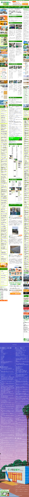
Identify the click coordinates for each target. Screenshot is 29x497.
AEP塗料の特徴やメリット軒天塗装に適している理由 (26, 268)
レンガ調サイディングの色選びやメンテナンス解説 (4, 160)
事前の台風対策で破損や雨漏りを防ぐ (26, 229)
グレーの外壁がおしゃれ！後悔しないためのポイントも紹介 (7, 468)
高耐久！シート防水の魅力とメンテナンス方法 (4, 241)
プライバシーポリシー (3, 279)
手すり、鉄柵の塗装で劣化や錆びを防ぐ (3, 220)
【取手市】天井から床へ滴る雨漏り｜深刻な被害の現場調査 (26, 24)
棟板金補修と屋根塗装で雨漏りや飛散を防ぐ (4, 231)
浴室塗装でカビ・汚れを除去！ (3, 224)
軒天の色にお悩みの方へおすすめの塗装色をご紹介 (4, 183)
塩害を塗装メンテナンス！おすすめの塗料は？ (3, 246)
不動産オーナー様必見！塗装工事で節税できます (26, 177)
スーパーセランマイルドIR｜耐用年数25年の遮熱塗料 (22, 444)
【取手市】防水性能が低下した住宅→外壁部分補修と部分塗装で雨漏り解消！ (26, 32)
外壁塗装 (3, 38)
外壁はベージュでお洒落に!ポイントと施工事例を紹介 (26, 250)
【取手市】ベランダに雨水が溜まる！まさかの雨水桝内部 (26, 30)
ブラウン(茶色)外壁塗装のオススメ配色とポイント (26, 253)
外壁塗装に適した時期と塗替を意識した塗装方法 (4, 140)
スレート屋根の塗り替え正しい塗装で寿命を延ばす (4, 198)
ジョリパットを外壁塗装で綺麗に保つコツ (26, 207)
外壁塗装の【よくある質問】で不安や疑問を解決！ (6, 368)
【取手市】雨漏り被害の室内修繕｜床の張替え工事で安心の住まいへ (26, 18)
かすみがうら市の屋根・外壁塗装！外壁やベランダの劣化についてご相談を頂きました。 (15, 256)
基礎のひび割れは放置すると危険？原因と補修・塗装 (7, 462)
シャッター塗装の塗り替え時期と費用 (3, 226)
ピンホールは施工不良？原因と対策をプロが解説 (4, 164)
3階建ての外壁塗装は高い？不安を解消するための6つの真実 (7, 387)
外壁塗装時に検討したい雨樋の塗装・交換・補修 (4, 190)
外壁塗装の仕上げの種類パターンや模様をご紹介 (26, 259)
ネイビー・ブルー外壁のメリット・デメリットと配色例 (7, 467)
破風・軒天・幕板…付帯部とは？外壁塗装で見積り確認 (22, 398)
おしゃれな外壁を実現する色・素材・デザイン (26, 240)
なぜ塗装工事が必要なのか (4, 111)
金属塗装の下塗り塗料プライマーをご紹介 (26, 168)
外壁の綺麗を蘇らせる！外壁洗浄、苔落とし (26, 214)
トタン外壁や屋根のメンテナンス (3, 207)
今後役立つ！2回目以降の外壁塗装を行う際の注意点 (21, 374)
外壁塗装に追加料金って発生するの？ (26, 130)
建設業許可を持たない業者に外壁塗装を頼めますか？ (7, 361)
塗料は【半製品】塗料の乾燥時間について (4, 248)
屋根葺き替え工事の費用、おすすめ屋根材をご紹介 (21, 370)
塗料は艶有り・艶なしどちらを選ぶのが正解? (26, 196)
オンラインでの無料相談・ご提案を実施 (26, 121)
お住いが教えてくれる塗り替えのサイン (3, 115)
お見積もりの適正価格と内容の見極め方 (26, 138)
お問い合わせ (2, 365)
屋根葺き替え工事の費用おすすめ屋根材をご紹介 (4, 131)
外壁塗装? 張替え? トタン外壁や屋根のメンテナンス (21, 386)
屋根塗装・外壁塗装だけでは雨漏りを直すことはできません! (7, 388)
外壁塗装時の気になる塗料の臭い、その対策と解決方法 (7, 386)
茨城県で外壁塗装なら (3, 275)
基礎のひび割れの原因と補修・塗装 (26, 233)
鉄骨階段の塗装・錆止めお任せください (4, 218)
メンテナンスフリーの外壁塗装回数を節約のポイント (26, 155)
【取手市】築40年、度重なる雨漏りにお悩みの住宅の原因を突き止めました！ (26, 36)
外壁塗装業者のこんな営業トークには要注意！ (26, 186)
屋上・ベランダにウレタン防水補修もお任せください (4, 239)
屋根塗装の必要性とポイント (19, 368)
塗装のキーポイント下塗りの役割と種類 (26, 166)
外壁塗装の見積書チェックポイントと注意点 (26, 136)
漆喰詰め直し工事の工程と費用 (26, 205)
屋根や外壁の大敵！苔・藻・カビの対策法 (26, 216)
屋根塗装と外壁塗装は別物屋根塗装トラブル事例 (4, 170)
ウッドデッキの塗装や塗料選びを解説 (3, 222)
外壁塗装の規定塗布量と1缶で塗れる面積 (26, 212)
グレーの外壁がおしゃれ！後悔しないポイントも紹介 (26, 244)
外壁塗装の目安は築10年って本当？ (3, 117)
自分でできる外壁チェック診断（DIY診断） (6, 392)
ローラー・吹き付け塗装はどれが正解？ (26, 209)
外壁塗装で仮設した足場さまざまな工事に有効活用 (26, 179)
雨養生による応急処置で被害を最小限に (26, 231)
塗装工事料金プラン (19, 7)
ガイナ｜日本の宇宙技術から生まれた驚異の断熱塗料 (22, 458)
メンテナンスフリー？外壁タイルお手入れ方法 (26, 201)
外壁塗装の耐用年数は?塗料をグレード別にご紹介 (4, 138)
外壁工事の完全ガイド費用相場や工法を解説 (3, 125)
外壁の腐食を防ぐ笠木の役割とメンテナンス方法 (4, 188)
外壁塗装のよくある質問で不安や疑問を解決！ (26, 123)
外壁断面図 (2, 256)
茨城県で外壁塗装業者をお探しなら (5, 362)
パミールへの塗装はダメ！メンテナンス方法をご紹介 (26, 222)
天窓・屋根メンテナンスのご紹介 (3, 185)
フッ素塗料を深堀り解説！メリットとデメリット (26, 255)
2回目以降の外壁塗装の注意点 (26, 162)
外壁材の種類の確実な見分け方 (26, 153)
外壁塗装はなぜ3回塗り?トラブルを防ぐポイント (4, 174)
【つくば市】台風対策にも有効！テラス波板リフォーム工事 (26, 15)
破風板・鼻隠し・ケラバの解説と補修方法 (4, 179)
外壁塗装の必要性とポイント (19, 367)
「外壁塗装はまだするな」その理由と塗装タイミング (4, 122)
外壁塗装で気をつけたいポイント (4, 172)
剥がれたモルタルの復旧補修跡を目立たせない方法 (4, 162)
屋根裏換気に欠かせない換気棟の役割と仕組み (4, 243)
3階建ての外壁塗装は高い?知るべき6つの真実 (26, 149)
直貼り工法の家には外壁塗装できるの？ (26, 194)
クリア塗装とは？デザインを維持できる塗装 (4, 151)
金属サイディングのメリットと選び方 (3, 205)
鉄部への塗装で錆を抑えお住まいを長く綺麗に (4, 215)
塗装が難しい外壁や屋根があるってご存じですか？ (26, 190)
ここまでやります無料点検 (23, 7)
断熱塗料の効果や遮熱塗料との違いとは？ (26, 225)
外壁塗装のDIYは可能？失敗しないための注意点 (26, 188)
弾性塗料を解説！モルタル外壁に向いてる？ (26, 257)
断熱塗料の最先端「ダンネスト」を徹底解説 (26, 227)
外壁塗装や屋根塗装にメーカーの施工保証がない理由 (26, 175)
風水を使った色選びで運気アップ (26, 63)
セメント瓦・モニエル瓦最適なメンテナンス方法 (4, 213)
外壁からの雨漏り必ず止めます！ (19, 366)
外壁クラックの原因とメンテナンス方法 (3, 157)
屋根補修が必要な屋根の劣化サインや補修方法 (4, 196)
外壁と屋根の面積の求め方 (4, 254)
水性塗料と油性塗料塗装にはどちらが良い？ (26, 199)
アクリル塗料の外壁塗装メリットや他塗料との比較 (4, 144)
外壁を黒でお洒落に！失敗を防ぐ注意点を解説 (26, 246)
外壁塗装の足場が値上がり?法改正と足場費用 (26, 181)
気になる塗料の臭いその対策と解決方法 (26, 147)
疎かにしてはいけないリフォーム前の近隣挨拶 (26, 145)
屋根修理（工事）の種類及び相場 (3, 129)
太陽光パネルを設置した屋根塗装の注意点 (26, 218)
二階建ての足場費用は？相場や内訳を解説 (26, 184)
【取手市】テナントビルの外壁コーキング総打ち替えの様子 (26, 27)
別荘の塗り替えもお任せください (26, 115)
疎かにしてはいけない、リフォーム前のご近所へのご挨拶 (7, 385)
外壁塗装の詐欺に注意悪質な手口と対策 (26, 140)
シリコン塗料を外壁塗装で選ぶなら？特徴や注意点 (4, 149)
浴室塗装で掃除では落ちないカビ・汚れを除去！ (21, 419)
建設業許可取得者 (3, 277)
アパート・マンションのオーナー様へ (26, 113)
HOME (10, 8)
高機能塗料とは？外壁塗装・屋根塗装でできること (4, 168)
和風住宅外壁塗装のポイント (26, 203)
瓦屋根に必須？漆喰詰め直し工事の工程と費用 (21, 393)
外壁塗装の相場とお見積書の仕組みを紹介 (26, 134)
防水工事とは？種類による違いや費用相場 (4, 235)
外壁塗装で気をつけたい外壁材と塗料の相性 (4, 259)
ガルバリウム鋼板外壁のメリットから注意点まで (26, 158)
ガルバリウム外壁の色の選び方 (26, 160)
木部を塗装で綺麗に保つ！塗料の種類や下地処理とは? (26, 220)
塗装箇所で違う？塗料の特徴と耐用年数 (26, 164)
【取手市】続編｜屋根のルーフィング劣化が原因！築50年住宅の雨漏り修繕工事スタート (26, 21)
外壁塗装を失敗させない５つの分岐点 (26, 127)
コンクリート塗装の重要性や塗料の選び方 (3, 228)
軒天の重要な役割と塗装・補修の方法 (3, 181)
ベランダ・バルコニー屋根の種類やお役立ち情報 (4, 233)
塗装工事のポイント (3, 113)
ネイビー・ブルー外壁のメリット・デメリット (26, 242)
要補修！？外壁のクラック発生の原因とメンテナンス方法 (7, 410)
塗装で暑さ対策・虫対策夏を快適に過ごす (4, 153)
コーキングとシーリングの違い (4, 250)
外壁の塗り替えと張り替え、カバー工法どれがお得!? (26, 151)
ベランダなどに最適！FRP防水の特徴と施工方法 (4, 237)
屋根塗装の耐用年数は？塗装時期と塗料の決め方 (26, 238)
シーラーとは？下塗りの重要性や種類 (26, 171)
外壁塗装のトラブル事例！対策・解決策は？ (26, 235)
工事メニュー (12, 7)
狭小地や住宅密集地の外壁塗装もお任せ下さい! (4, 202)
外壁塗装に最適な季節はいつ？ (4, 142)
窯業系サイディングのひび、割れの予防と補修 (26, 192)
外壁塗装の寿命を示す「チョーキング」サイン (4, 155)
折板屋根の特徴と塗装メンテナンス (3, 209)
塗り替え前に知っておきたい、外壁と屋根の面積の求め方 (7, 434)
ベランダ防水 (3, 44)
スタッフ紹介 (2, 273)
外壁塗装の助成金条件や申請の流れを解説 (26, 125)
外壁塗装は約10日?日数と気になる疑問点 (26, 143)
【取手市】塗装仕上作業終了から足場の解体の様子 (26, 39)
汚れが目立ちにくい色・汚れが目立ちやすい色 (26, 66)
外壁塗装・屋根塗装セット (3, 42)
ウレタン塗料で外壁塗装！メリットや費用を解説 (3, 147)
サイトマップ (2, 364)
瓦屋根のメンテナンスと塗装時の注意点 (4, 211)
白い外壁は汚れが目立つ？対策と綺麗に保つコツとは (26, 248)
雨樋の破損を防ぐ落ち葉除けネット (3, 194)
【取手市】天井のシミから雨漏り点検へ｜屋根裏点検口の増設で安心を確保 (26, 12)
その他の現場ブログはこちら (18, 265)
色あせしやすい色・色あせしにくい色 (26, 69)
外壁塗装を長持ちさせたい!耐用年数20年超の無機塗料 (26, 173)
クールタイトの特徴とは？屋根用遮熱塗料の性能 (26, 263)
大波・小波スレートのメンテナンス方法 (3, 261)
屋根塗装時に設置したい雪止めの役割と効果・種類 (4, 192)
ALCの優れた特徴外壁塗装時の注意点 (3, 252)
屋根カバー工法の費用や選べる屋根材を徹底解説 (4, 133)
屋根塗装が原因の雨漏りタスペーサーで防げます (4, 200)
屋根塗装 (3, 40)
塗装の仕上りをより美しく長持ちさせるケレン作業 (4, 166)
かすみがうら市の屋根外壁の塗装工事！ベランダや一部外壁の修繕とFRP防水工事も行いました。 (15, 218)
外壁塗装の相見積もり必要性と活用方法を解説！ (26, 132)
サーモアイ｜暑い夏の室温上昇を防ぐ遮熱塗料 (21, 443)
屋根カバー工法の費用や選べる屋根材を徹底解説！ (21, 371)
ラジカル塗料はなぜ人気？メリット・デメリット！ (26, 266)
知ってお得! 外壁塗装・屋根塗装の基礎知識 (6, 389)
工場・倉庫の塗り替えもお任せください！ (26, 111)
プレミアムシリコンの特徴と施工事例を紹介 (26, 261)
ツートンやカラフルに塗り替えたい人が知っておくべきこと (26, 73)
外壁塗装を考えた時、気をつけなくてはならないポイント (7, 418)
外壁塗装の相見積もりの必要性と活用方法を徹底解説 (7, 420)
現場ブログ (12, 8)
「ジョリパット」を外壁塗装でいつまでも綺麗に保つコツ (7, 437)
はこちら (13, 142)
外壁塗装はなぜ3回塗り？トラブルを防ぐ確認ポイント (7, 419)
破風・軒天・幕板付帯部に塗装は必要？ (3, 177)
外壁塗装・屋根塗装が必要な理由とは (5, 390)
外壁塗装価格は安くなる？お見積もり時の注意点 (3, 127)
